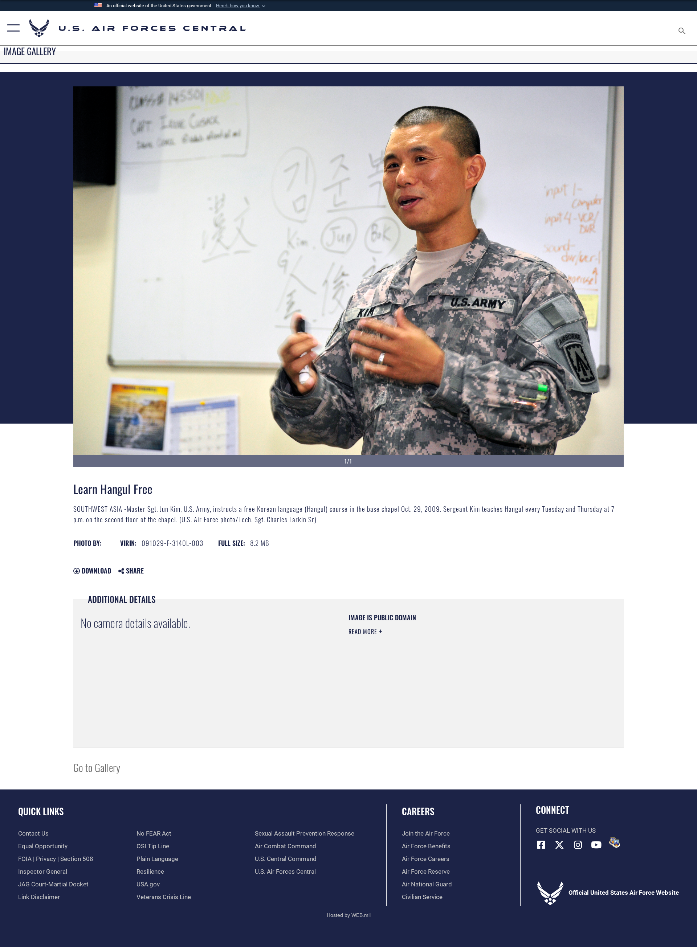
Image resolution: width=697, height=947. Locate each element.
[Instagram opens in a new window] (577, 844)
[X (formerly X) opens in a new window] (559, 844)
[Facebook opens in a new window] (541, 844)
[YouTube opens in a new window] (596, 844)
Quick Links (41, 811)
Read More (363, 631)
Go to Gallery (96, 767)
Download (95, 570)
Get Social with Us (566, 830)
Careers (418, 811)
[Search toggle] (682, 28)
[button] (241, 5)
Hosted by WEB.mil (349, 915)
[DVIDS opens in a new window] (614, 842)
